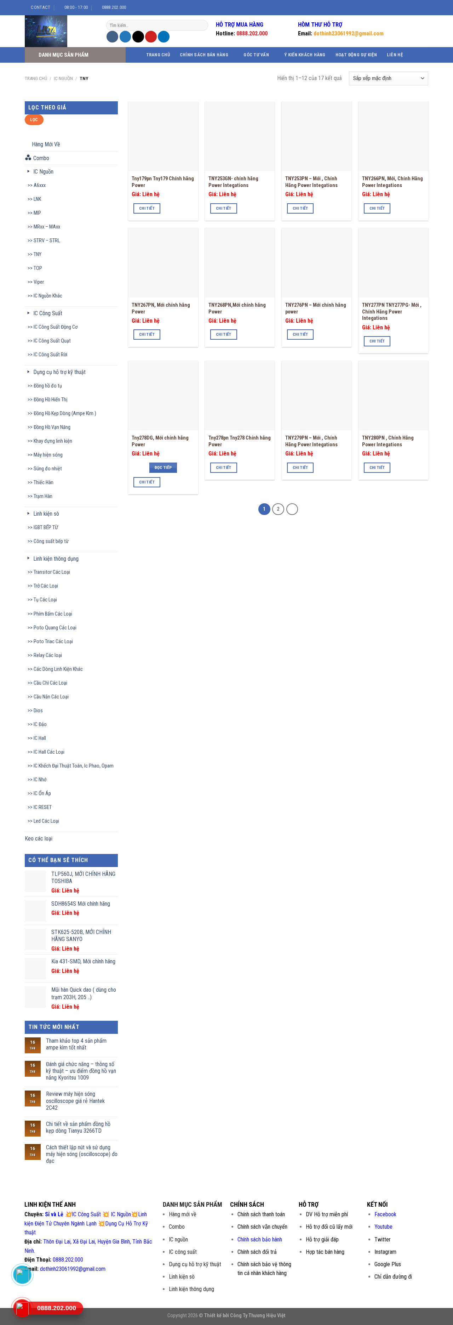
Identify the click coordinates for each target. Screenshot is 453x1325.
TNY (37, 254)
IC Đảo (40, 724)
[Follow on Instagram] (408, 7)
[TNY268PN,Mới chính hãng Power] (240, 263)
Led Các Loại (46, 821)
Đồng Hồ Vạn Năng (52, 427)
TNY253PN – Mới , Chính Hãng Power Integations (311, 182)
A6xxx (40, 185)
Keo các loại (38, 838)
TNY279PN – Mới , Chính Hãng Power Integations (311, 441)
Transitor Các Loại (52, 572)
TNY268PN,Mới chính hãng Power (237, 308)
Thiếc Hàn (43, 483)
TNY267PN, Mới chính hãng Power (161, 308)
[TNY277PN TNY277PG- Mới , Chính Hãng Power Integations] (393, 263)
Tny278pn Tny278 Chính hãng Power (239, 441)
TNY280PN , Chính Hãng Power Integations (388, 441)
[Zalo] (22, 1275)
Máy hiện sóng (48, 455)
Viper (39, 282)
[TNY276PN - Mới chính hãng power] (316, 263)
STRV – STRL (47, 241)
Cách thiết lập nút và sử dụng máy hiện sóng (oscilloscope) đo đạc (81, 1154)
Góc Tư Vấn (256, 54)
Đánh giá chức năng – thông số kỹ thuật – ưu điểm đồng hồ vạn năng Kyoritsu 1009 (81, 1071)
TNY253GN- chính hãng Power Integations (233, 182)
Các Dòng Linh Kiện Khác (58, 669)
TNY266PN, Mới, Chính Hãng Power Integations (392, 182)
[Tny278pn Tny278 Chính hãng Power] (240, 395)
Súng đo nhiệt (48, 469)
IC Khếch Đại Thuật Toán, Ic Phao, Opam (74, 766)
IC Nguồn (63, 78)
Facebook (385, 1214)
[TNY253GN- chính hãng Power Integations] (240, 136)
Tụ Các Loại (45, 600)
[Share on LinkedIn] (164, 37)
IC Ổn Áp (42, 794)
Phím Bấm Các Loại (53, 614)
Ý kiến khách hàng (304, 54)
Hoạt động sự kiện (356, 54)
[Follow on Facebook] (401, 7)
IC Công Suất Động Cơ (56, 327)
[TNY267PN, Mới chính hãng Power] (163, 263)
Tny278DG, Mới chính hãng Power (160, 441)
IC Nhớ (40, 780)
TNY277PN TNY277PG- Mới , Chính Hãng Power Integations (392, 311)
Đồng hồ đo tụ (48, 386)
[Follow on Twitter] (414, 7)
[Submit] (201, 25)
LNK (37, 199)
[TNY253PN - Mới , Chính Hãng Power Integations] (316, 136)
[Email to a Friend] (138, 37)
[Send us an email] (421, 7)
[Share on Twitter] (125, 37)
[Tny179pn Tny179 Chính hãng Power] (163, 136)
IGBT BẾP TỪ (46, 528)
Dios (38, 711)
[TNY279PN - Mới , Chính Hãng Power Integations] (316, 395)
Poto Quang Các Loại (55, 628)
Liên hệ (395, 54)
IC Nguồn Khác (48, 296)
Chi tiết (147, 208)
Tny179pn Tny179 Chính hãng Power (163, 182)
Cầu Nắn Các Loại (51, 697)
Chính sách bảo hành (259, 1239)
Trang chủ (158, 54)
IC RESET (43, 807)
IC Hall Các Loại (49, 752)
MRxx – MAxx (47, 227)
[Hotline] (22, 1308)
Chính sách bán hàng (204, 54)
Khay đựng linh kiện (53, 441)
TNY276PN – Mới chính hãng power (315, 308)
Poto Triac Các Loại (53, 642)
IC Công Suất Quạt (52, 341)
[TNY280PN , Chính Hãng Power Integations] (393, 395)
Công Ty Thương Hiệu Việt (258, 1316)
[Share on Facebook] (112, 37)
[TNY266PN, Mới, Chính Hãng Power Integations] (393, 136)
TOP (38, 268)
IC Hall (40, 738)
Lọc (34, 119)
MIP (37, 213)
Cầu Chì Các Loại (50, 683)
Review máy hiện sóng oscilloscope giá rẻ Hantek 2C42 (75, 1101)
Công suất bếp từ (51, 541)
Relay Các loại (48, 655)
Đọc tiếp (163, 467)
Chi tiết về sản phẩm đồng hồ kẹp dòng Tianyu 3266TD (78, 1127)
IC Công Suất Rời (50, 355)
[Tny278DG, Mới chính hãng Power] (163, 395)
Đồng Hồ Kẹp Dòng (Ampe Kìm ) (65, 413)
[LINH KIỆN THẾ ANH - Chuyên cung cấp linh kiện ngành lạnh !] (60, 31)
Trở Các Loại (46, 586)
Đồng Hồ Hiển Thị (50, 400)
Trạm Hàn (43, 496)
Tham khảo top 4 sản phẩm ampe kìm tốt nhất (76, 1044)
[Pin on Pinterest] (151, 37)
